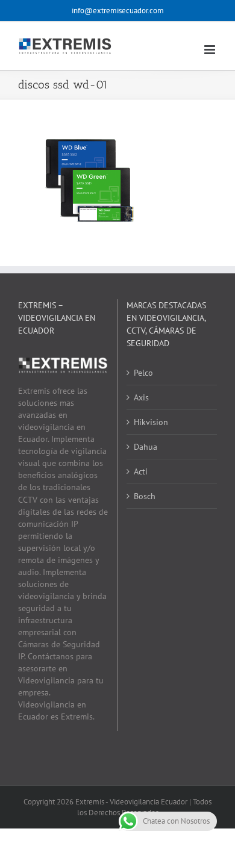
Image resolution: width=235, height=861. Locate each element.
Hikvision (151, 422)
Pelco (143, 372)
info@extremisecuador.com (118, 10)
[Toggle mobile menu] (210, 49)
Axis (141, 397)
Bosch (144, 496)
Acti (141, 471)
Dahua (145, 446)
